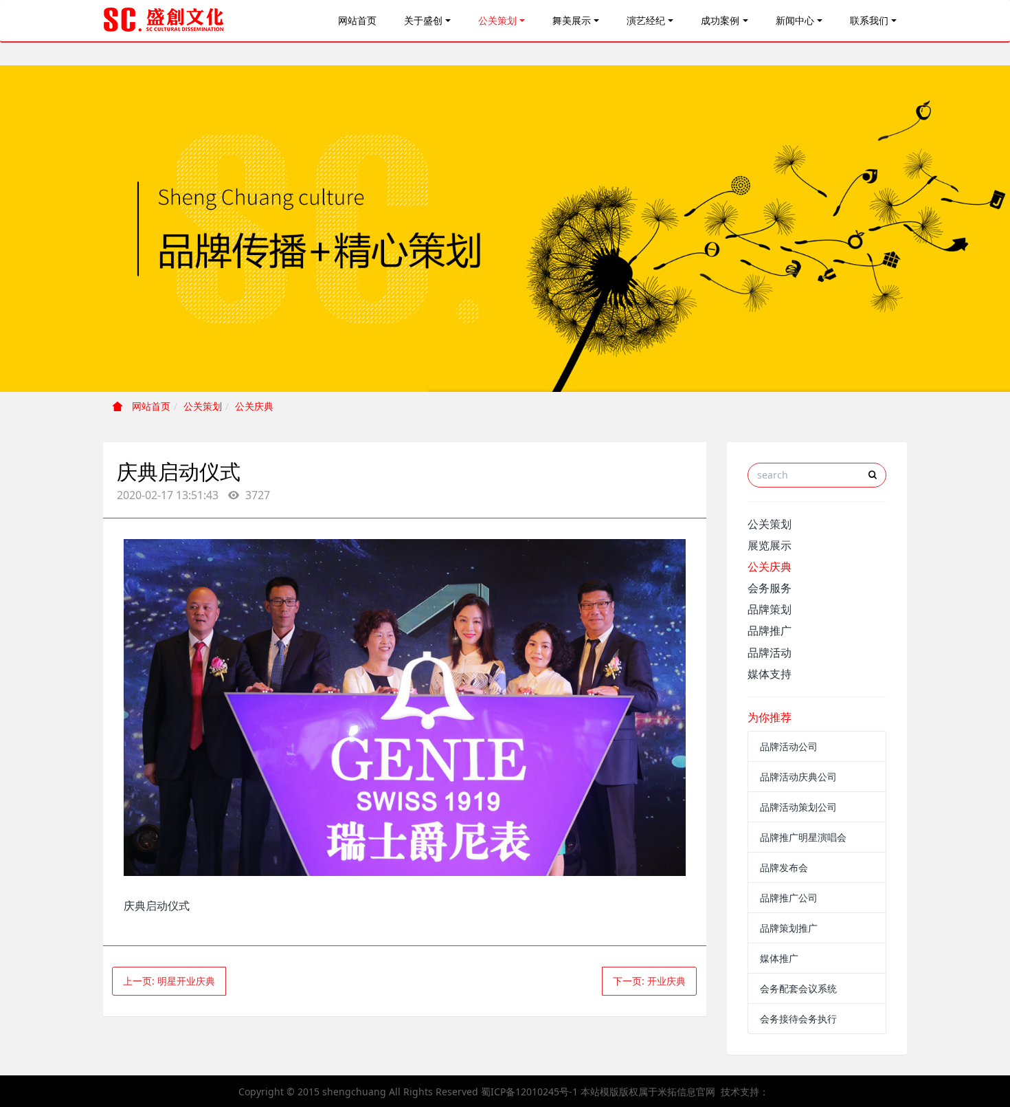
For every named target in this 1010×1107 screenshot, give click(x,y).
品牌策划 (770, 609)
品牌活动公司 (789, 746)
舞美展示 (571, 20)
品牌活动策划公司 (798, 806)
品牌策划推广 (789, 927)
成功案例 (720, 20)
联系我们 (869, 20)
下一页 (649, 980)
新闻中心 (795, 20)
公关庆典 (254, 406)
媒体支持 (770, 673)
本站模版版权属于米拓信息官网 (648, 1091)
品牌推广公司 (789, 897)
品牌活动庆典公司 (798, 776)
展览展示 (770, 545)
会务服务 (770, 587)
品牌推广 (770, 630)
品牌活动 (770, 652)
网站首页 (357, 20)
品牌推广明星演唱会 (803, 837)
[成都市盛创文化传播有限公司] (164, 20)
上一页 (169, 980)
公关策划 (497, 20)
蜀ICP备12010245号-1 (529, 1091)
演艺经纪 (646, 20)
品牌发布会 (784, 867)
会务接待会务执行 (798, 1018)
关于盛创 (423, 20)
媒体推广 (779, 958)
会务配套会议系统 (798, 988)
